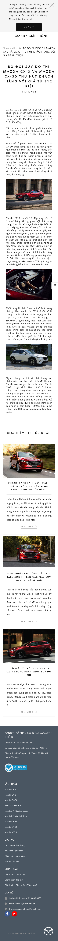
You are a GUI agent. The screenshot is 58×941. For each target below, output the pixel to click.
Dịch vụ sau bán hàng (15, 845)
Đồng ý (29, 27)
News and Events (12, 48)
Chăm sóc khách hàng (15, 856)
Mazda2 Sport (21, 816)
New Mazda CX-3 (13, 806)
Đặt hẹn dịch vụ (12, 861)
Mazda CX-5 (10, 795)
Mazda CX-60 (11, 822)
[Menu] (8, 36)
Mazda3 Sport (21, 811)
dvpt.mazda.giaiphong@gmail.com (24, 909)
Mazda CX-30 (11, 800)
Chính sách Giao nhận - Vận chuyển (21, 885)
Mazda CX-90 (11, 827)
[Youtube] (14, 913)
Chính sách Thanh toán (15, 875)
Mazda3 (8, 811)
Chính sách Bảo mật (14, 880)
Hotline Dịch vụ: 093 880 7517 (23, 904)
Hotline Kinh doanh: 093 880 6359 (24, 898)
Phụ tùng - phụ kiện (14, 851)
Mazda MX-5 (11, 832)
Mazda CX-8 (10, 790)
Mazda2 (8, 816)
